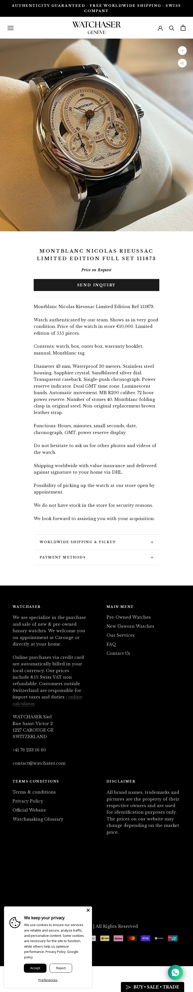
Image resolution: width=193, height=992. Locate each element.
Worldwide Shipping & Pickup (78, 542)
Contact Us (118, 653)
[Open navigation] (11, 27)
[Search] (171, 27)
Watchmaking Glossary (38, 819)
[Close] (88, 910)
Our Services (121, 635)
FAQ (111, 644)
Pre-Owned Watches (129, 617)
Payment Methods (63, 557)
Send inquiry (96, 285)
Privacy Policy (28, 801)
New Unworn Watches (130, 626)
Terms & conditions (34, 792)
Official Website (29, 810)
